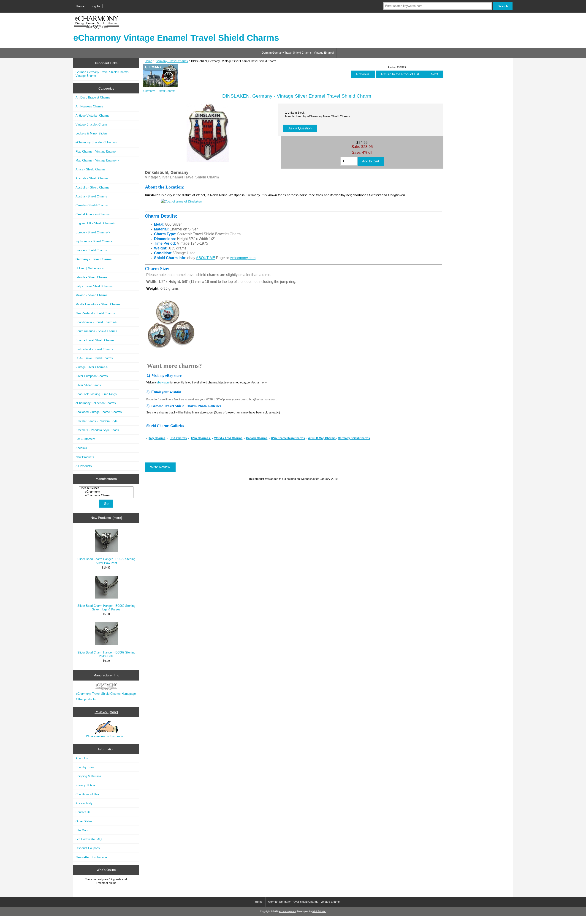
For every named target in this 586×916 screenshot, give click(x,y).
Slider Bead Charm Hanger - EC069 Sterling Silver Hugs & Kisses (106, 607)
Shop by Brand (85, 767)
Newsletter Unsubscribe (91, 857)
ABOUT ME (205, 258)
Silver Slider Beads (88, 385)
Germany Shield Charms (354, 438)
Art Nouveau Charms (89, 106)
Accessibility (84, 803)
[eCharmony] (106, 492)
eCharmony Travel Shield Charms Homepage (106, 693)
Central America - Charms (93, 214)
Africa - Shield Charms (91, 169)
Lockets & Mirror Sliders (92, 133)
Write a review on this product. (106, 736)
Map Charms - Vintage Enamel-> (97, 160)
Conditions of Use (87, 794)
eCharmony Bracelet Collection (96, 142)
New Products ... (87, 457)
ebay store (163, 382)
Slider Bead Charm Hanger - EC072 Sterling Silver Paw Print (106, 560)
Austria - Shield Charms (91, 196)
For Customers (85, 439)
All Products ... (85, 466)
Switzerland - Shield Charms (94, 349)
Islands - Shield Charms (91, 277)
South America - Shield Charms (96, 331)
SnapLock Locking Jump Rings (96, 394)
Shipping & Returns (88, 776)
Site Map (81, 830)
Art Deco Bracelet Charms (93, 97)
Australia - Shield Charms (92, 187)
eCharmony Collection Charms (96, 403)
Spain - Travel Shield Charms (95, 340)
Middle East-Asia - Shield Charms (98, 304)
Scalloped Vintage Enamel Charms (99, 412)
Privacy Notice (85, 785)
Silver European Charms (92, 376)
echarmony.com (242, 258)
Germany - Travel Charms (172, 61)
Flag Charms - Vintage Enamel (96, 151)
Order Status (84, 821)
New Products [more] (106, 518)
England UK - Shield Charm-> (95, 223)
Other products (86, 699)
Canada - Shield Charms (92, 205)
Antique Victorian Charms (92, 115)
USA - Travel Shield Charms (94, 358)
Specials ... (83, 448)
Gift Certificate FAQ (89, 839)
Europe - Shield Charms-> (93, 232)
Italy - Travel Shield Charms (94, 286)
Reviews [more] (106, 712)
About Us (82, 758)
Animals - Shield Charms (92, 178)
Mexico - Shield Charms (91, 295)
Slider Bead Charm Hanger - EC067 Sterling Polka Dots (106, 654)
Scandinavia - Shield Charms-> (96, 322)
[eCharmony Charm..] (106, 495)
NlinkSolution (319, 911)
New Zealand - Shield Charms (95, 313)
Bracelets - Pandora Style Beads (97, 430)
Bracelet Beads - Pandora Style (96, 421)
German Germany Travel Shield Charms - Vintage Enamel (298, 52)
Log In (95, 6)
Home (80, 6)
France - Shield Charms (91, 250)
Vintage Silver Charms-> (92, 367)
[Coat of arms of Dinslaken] (181, 201)
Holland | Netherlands (90, 268)
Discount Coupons (88, 848)
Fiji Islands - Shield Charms (94, 241)
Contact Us (83, 812)
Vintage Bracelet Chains (92, 124)
